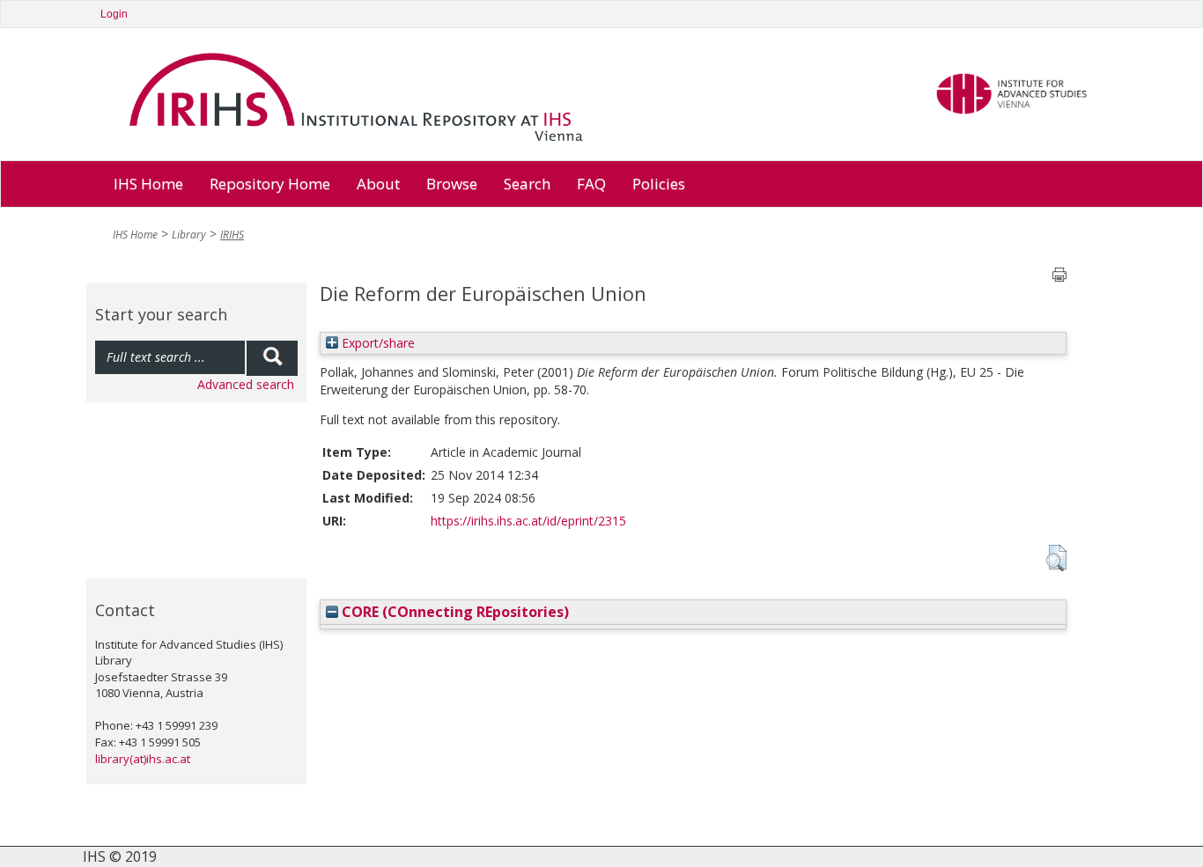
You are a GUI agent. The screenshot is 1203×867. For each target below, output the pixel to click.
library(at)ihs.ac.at (142, 759)
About (378, 183)
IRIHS (232, 234)
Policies (658, 183)
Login (114, 14)
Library (189, 234)
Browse (451, 183)
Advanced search (245, 384)
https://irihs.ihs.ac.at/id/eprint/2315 (528, 520)
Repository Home (270, 183)
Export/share (376, 342)
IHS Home (148, 183)
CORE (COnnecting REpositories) (453, 611)
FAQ (591, 183)
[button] (1056, 558)
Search (527, 183)
